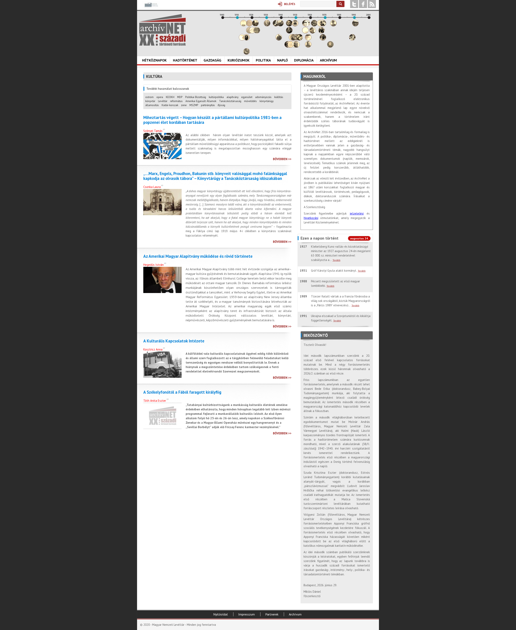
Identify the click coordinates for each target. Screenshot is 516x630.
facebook (363, 4)
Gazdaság (212, 60)
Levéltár (162, 101)
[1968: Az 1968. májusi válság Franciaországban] (323, 39)
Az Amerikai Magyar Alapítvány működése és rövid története (198, 256)
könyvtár (150, 101)
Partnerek (271, 614)
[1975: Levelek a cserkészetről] (333, 25)
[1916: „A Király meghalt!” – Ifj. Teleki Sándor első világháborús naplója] (246, 39)
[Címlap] (162, 30)
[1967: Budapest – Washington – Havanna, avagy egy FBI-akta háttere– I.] (321, 32)
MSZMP (193, 105)
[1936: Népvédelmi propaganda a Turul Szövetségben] (276, 25)
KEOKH (170, 97)
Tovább (336, 260)
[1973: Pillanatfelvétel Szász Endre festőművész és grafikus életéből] (330, 46)
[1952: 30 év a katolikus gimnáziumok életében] (299, 39)
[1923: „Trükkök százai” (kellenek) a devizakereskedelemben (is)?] (257, 32)
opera (159, 97)
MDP (179, 97)
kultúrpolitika (216, 97)
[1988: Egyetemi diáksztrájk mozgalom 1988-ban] (352, 39)
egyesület (246, 97)
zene (184, 105)
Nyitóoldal (220, 614)
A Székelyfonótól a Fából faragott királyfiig (182, 392)
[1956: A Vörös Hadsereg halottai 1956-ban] (305, 32)
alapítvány (232, 97)
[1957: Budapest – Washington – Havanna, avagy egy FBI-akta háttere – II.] (307, 25)
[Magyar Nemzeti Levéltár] (151, 8)
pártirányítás (208, 105)
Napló (282, 60)
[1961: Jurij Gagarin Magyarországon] (312, 32)
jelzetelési (357, 213)
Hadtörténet (185, 60)
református (176, 101)
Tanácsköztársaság (230, 101)
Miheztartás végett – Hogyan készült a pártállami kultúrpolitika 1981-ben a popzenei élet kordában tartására (212, 120)
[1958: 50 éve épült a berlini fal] (308, 39)
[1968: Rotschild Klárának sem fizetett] (323, 25)
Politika (263, 60)
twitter (354, 4)
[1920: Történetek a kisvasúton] (252, 32)
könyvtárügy (267, 101)
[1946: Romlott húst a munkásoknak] (290, 46)
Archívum (328, 60)
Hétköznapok (154, 60)
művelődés (250, 101)
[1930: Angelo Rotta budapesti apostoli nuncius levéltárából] (267, 25)
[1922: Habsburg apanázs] (255, 25)
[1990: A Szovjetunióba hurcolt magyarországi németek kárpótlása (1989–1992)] (355, 25)
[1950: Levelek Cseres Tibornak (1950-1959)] (296, 46)
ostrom (149, 97)
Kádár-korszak (170, 105)
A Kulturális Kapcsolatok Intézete (173, 341)
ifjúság (221, 105)
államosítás (152, 105)
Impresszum (246, 614)
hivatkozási (311, 218)
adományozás (263, 97)
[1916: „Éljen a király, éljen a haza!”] (246, 53)
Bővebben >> (282, 159)
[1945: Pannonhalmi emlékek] (289, 32)
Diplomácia (304, 60)
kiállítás (278, 97)
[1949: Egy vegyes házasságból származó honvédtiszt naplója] (295, 25)
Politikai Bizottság (195, 97)
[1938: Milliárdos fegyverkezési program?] (279, 39)
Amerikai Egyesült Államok (200, 101)
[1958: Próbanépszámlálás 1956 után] (308, 46)
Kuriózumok (239, 60)
